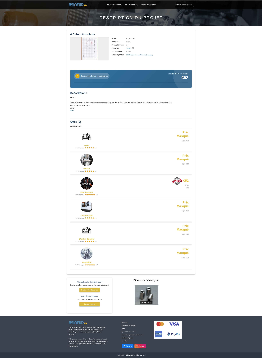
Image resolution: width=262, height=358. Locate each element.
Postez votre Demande (89, 290)
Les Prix (124, 341)
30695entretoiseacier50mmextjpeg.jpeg (139, 55)
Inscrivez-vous (89, 304)
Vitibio (128, 48)
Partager (129, 346)
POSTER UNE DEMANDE (114, 4)
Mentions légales (127, 338)
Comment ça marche (148, 4)
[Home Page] (78, 4)
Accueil (124, 322)
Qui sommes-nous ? (128, 332)
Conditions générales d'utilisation (132, 335)
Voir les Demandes (131, 4)
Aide (123, 328)
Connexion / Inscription (184, 4)
